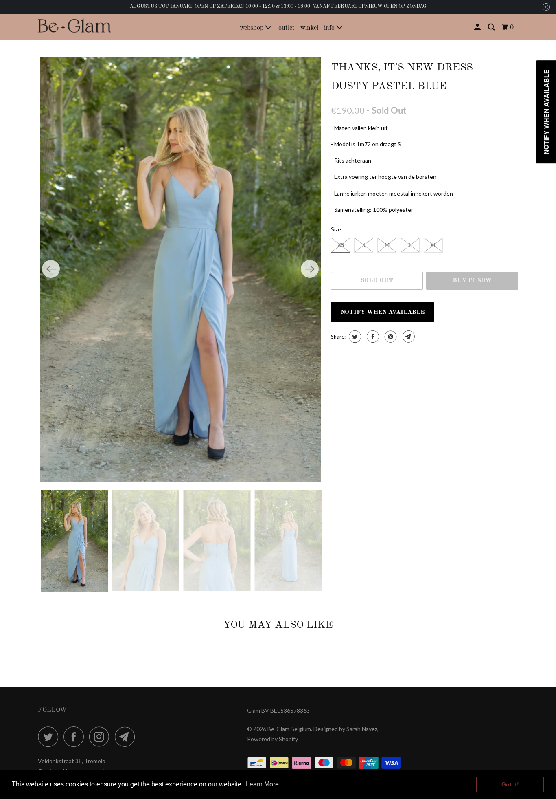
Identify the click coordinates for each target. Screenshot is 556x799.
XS (340, 245)
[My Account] (478, 27)
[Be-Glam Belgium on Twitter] (50, 736)
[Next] (310, 269)
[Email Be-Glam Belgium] (127, 736)
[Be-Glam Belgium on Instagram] (101, 736)
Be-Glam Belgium (289, 728)
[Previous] (51, 269)
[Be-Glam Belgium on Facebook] (75, 736)
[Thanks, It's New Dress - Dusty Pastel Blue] (180, 269)
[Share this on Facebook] (372, 336)
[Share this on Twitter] (354, 336)
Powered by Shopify (272, 738)
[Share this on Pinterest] (390, 336)
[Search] (491, 27)
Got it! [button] (510, 784)
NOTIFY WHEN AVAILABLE (383, 312)
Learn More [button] (262, 784)
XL (433, 245)
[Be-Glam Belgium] (74, 26)
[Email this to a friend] (408, 336)
